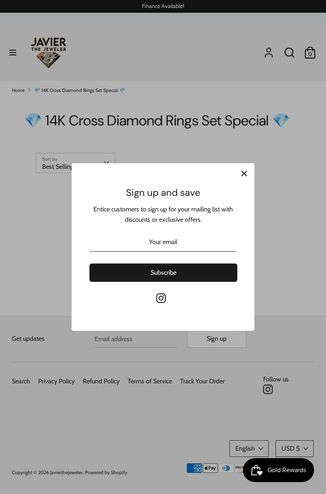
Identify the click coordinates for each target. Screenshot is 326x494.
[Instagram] (161, 298)
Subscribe (164, 272)
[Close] (244, 173)
